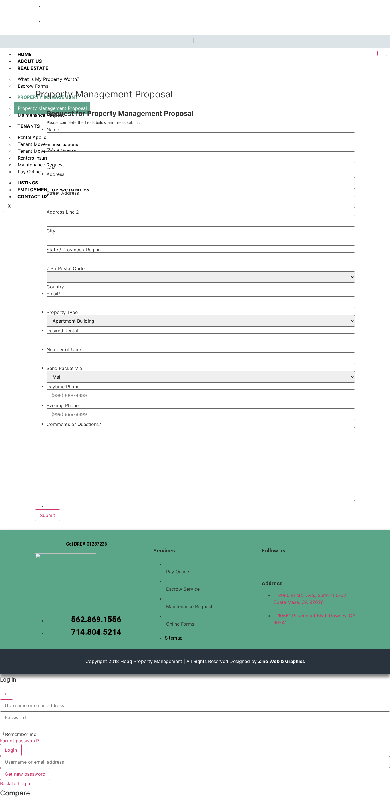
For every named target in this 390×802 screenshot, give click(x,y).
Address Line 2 (63, 212)
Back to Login (15, 783)
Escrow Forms (33, 86)
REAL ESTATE (32, 68)
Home (24, 54)
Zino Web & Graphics (281, 661)
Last (51, 167)
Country (55, 286)
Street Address (63, 193)
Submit (47, 515)
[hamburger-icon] (382, 53)
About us (29, 61)
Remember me (20, 734)
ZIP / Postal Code (66, 268)
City (51, 230)
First (51, 148)
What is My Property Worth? (48, 79)
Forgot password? (19, 740)
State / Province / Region (74, 249)
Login (11, 750)
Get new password (25, 774)
